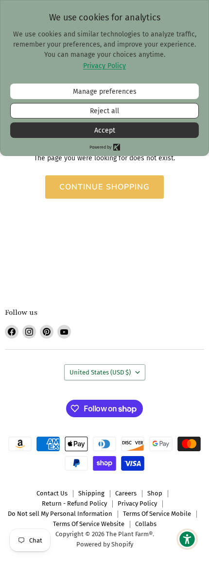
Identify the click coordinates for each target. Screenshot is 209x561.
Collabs (146, 523)
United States (100, 372)
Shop (154, 493)
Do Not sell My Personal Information (60, 513)
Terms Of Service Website (88, 523)
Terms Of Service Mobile (157, 513)
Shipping (91, 493)
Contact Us (52, 493)
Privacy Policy (137, 503)
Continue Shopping (104, 187)
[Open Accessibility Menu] (187, 539)
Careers (126, 493)
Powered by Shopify (104, 544)
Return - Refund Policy (74, 503)
